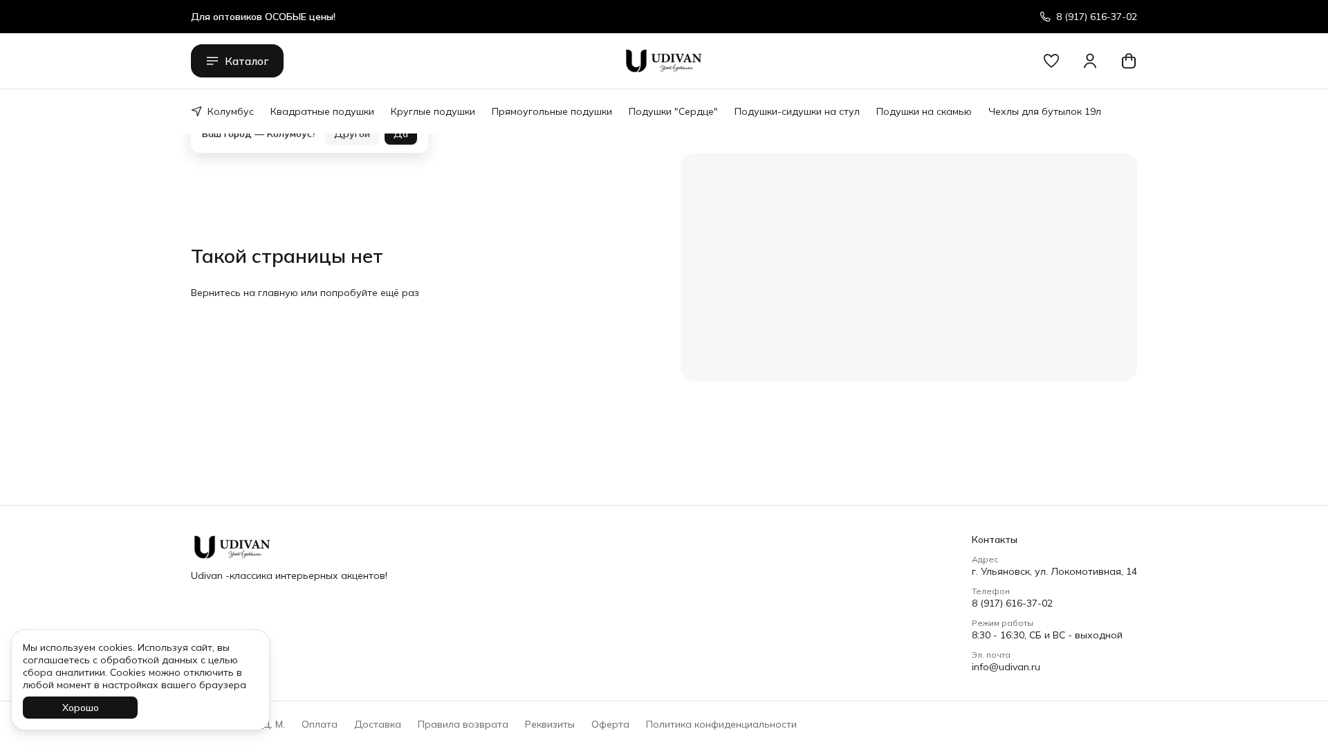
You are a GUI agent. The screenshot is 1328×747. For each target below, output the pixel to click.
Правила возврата (463, 724)
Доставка (377, 724)
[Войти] (1090, 61)
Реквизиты (550, 724)
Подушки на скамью (924, 111)
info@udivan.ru (1006, 667)
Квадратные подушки (322, 111)
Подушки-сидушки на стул (797, 111)
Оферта (610, 724)
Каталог (247, 61)
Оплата (320, 724)
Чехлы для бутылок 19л (1044, 111)
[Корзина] (1128, 61)
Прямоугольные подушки (552, 111)
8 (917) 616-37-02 (1012, 603)
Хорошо (80, 707)
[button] (1051, 61)
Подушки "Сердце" (673, 111)
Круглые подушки (433, 111)
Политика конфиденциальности (721, 724)
